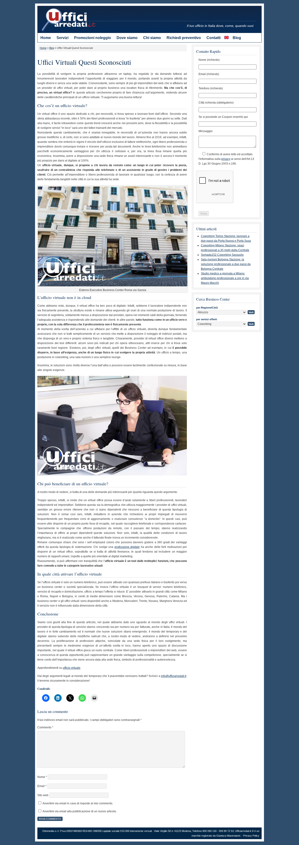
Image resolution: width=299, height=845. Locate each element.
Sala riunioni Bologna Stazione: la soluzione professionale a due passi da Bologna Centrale (226, 264)
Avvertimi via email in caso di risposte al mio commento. (78, 803)
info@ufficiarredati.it (173, 676)
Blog (51, 48)
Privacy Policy (251, 835)
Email (41, 786)
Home (43, 48)
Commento (45, 727)
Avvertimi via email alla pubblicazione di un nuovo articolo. (80, 811)
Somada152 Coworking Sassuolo (222, 254)
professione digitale (127, 547)
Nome (42, 777)
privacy (225, 159)
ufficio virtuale (71, 667)
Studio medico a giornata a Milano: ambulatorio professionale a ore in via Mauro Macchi (225, 278)
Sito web (42, 795)
